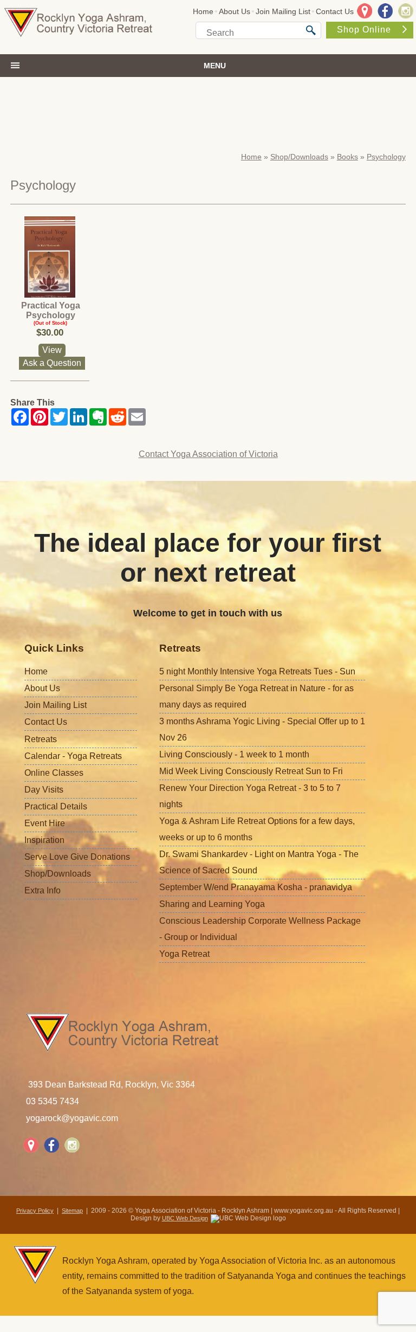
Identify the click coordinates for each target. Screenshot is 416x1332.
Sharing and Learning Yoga (212, 904)
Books (347, 156)
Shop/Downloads (299, 156)
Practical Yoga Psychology (50, 310)
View (52, 350)
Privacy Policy (35, 1210)
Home (203, 11)
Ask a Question (52, 363)
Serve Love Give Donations (77, 856)
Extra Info (42, 890)
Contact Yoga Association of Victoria (208, 454)
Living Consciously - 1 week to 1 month (234, 754)
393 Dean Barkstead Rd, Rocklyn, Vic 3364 (111, 1084)
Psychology (386, 156)
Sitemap (72, 1210)
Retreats (40, 739)
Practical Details (55, 806)
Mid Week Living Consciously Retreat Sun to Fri (251, 771)
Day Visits (43, 789)
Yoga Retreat (184, 953)
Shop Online (364, 29)
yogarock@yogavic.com (72, 1118)
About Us (234, 11)
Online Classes (53, 772)
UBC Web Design (185, 1218)
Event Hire (44, 823)
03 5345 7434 (52, 1101)
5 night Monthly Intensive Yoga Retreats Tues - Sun (257, 671)
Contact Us (335, 11)
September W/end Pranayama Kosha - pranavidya (255, 887)
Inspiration (44, 840)
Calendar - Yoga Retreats (73, 756)
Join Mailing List (283, 11)
